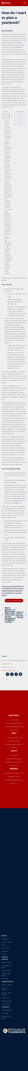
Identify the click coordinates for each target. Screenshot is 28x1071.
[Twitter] (20, 674)
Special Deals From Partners (6, 966)
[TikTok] (16, 674)
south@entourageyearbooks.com (14, 762)
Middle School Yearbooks (5, 989)
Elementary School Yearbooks (6, 994)
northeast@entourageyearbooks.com (14, 726)
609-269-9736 (14, 730)
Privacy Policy (5, 951)
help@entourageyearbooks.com (10, 670)
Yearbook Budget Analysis (6, 974)
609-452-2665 (14, 765)
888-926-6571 (8, 664)
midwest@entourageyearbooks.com (14, 780)
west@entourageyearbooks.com (14, 744)
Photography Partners (7, 1010)
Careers (4, 954)
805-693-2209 (14, 748)
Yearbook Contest (6, 970)
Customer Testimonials (7, 942)
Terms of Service (6, 948)
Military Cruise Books (7, 1001)
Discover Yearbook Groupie (14, 600)
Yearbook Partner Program (6, 1017)
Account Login (5, 978)
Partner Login (5, 1013)
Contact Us (4, 945)
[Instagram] (7, 674)
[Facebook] (12, 674)
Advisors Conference (7, 962)
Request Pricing (5, 998)
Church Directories (6, 1004)
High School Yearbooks (7, 985)
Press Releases (5, 939)
